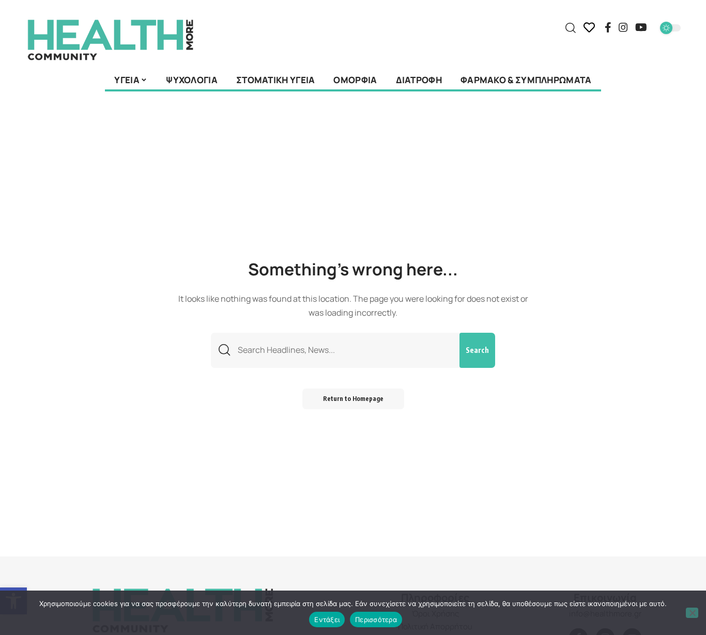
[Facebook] (608, 27)
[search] (570, 28)
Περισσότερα (376, 619)
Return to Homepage (353, 398)
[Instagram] (623, 27)
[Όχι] (692, 613)
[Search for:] (344, 350)
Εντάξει (327, 619)
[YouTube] (641, 27)
